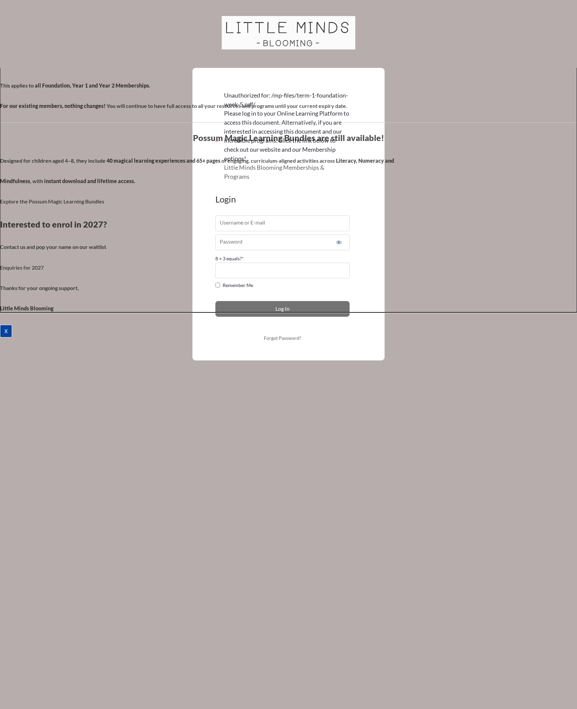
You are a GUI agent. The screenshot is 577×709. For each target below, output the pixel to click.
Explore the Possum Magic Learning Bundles (52, 201)
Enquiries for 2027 (22, 267)
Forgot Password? (282, 338)
